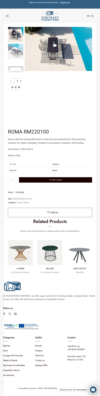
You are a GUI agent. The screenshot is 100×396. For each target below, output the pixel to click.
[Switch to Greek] (92, 16)
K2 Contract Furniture (20, 272)
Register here (65, 2)
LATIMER (20, 268)
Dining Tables (23, 202)
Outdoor (56, 164)
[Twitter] (10, 314)
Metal (55, 170)
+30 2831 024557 (76, 349)
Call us (54, 212)
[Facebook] (4, 314)
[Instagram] (15, 314)
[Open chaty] (93, 389)
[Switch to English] (88, 16)
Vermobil (80, 272)
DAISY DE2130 (79, 268)
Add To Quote (57, 180)
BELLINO (50, 268)
